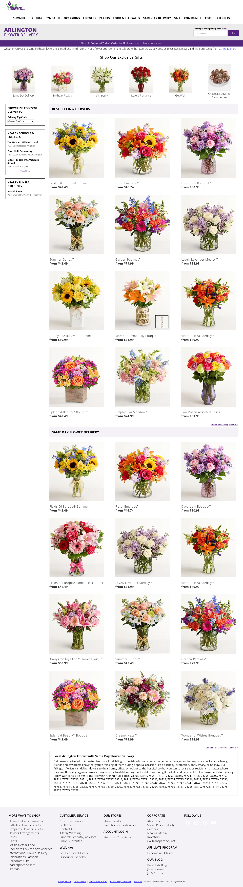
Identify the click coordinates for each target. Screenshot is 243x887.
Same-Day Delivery (157, 18)
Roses (13, 837)
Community (193, 18)
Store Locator (112, 821)
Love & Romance (141, 95)
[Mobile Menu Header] (15, 9)
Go (233, 33)
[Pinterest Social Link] (205, 825)
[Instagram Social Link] (197, 825)
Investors (153, 837)
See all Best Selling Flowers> (224, 424)
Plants (104, 18)
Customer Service (71, 821)
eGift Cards (67, 825)
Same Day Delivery (23, 95)
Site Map (138, 881)
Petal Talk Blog (157, 865)
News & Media (157, 833)
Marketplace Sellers (22, 865)
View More (25, 171)
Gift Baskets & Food (22, 845)
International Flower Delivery (28, 853)
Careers (152, 829)
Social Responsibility (160, 825)
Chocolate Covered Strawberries (219, 95)
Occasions (72, 18)
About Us (153, 821)
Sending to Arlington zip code (214, 30)
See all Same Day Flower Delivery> (222, 747)
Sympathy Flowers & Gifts (26, 829)
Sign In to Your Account (119, 837)
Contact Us (67, 829)
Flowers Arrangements (24, 833)
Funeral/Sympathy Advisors (78, 837)
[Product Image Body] (76, 177)
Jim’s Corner (155, 873)
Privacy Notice (64, 881)
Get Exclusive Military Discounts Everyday (74, 855)
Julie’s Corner (156, 869)
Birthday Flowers (63, 95)
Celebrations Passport (23, 857)
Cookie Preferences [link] (98, 881)
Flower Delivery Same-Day (26, 821)
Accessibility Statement (120, 881)
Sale (177, 18)
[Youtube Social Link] (214, 825)
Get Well (180, 95)
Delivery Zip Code (17, 117)
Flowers (89, 18)
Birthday (35, 18)
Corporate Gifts (217, 18)
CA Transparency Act (161, 841)
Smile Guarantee (71, 841)
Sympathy (53, 18)
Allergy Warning (70, 833)
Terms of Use (80, 881)
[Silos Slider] (23, 92)
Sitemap (14, 869)
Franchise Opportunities (119, 825)
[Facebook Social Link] (188, 825)
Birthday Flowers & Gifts (25, 825)
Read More (229, 48)
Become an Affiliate (160, 853)
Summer (19, 18)
